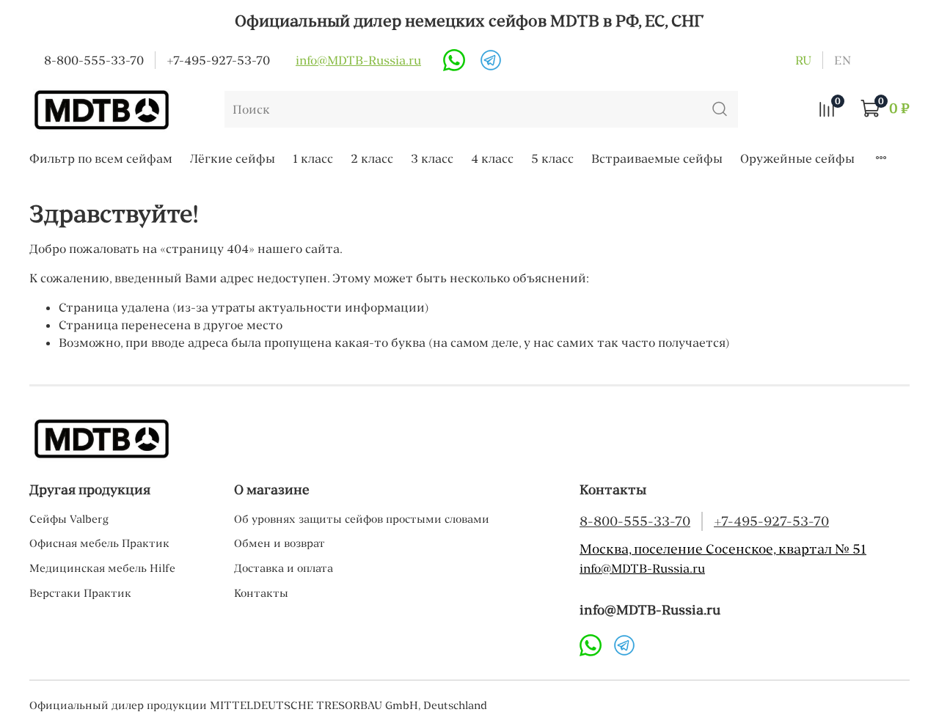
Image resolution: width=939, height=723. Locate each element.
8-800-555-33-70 (94, 60)
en (842, 60)
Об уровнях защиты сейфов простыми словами (361, 519)
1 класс (313, 158)
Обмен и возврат (279, 543)
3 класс (432, 158)
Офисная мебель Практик (99, 543)
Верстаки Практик (80, 593)
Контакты (261, 593)
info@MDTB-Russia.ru (358, 60)
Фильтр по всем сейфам (100, 158)
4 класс (492, 158)
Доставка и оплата (283, 568)
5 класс (552, 158)
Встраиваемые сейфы (657, 158)
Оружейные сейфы (797, 158)
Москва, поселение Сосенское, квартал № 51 (723, 549)
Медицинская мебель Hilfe (102, 568)
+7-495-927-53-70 (218, 60)
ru (803, 60)
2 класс (372, 158)
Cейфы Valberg (69, 519)
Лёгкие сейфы (232, 158)
